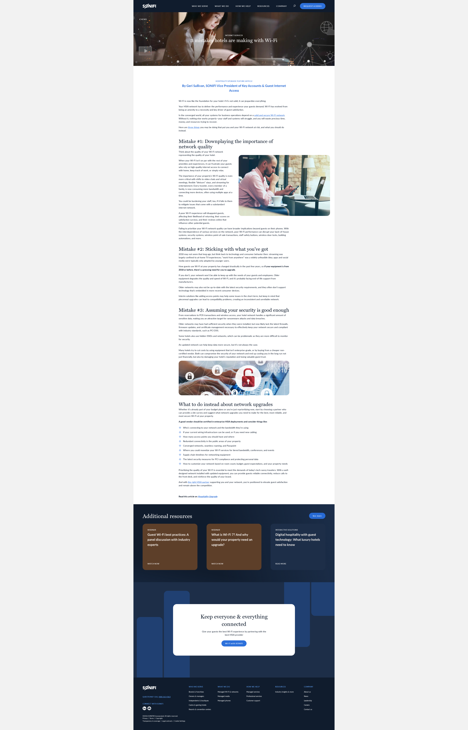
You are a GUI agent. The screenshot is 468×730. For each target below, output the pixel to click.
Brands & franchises (196, 692)
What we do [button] (222, 6)
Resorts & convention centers (200, 709)
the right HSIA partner (198, 482)
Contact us (308, 709)
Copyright (159, 718)
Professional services (254, 696)
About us (307, 692)
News (144, 19)
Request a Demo (313, 6)
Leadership (308, 700)
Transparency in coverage (151, 721)
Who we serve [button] (200, 6)
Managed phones (224, 700)
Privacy (145, 718)
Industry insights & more (284, 692)
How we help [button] (243, 6)
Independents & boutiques (199, 700)
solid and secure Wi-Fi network (269, 115)
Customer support (253, 700)
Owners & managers (196, 696)
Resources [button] (263, 6)
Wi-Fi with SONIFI (234, 643)
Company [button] (281, 6)
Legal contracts (167, 721)
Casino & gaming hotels (197, 705)
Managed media (224, 696)
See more (317, 515)
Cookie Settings (179, 721)
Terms (152, 718)
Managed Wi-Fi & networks (228, 692)
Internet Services (234, 35)
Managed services (253, 692)
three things (194, 127)
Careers (307, 705)
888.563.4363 (165, 697)
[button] (295, 6)
